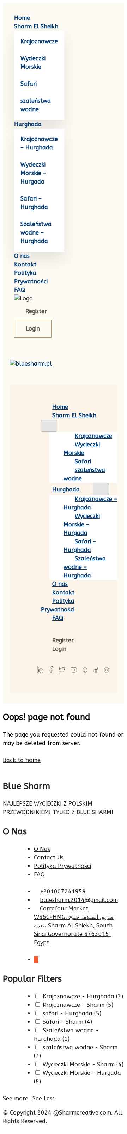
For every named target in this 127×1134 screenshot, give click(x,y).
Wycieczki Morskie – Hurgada (33, 173)
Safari (28, 83)
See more (15, 1098)
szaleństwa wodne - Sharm (79, 1047)
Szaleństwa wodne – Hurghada (36, 232)
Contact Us (49, 857)
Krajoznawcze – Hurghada (90, 503)
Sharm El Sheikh (36, 26)
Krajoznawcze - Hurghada (77, 996)
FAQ (19, 290)
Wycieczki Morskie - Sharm (78, 1064)
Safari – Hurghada (80, 545)
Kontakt (25, 264)
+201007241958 (63, 891)
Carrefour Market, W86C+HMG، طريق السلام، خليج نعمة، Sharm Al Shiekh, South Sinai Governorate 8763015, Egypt (74, 925)
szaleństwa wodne (84, 474)
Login (33, 328)
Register (36, 311)
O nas (22, 256)
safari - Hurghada (66, 1013)
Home (22, 18)
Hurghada (28, 124)
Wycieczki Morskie (82, 448)
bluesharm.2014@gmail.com (79, 900)
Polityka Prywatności (57, 605)
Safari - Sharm (62, 1022)
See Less (43, 1098)
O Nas (42, 849)
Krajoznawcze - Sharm (72, 1005)
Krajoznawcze (39, 41)
